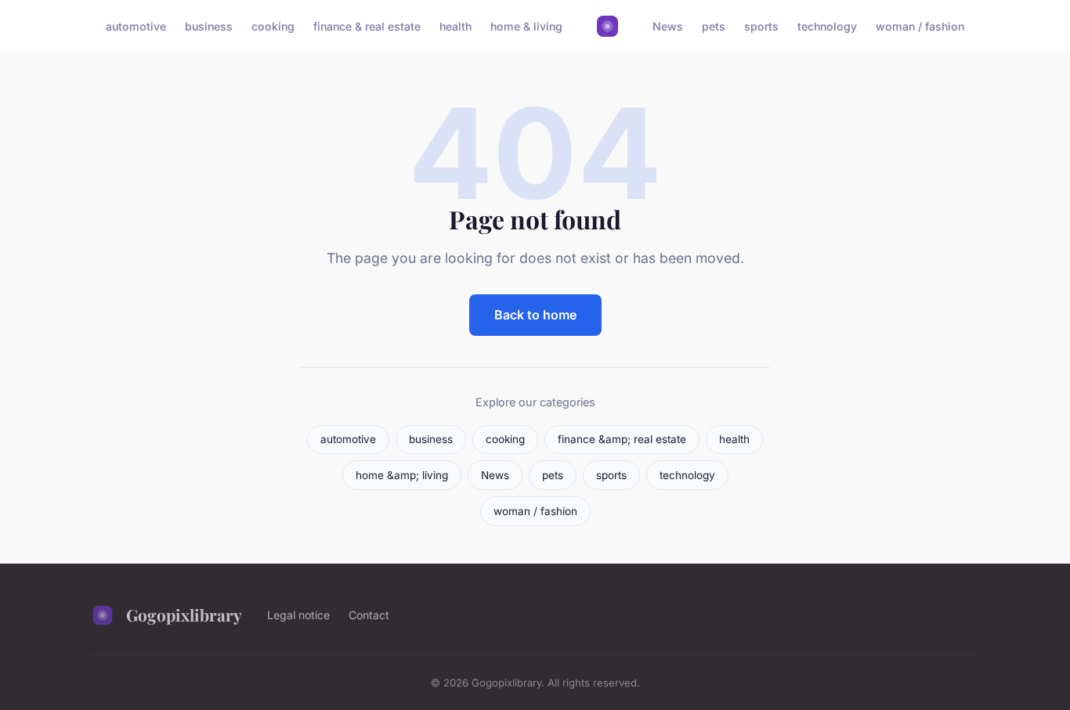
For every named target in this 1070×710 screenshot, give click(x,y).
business (209, 26)
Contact (369, 615)
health (455, 26)
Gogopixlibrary (184, 614)
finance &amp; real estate (622, 439)
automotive (136, 26)
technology (827, 26)
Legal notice (298, 615)
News (667, 26)
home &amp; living (402, 475)
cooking (273, 26)
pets (713, 26)
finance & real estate (367, 26)
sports (761, 26)
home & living (526, 26)
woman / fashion (920, 26)
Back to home (535, 315)
